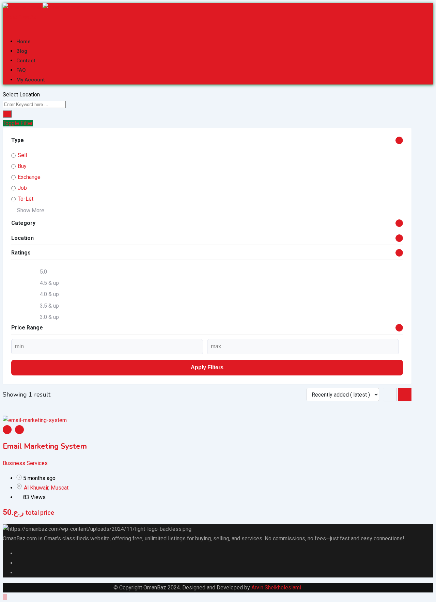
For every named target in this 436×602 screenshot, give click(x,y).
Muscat (59, 487)
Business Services (25, 463)
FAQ (21, 70)
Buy (22, 166)
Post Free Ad (21, 17)
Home (23, 41)
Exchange (29, 177)
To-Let (25, 199)
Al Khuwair (36, 487)
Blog (21, 51)
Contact (25, 61)
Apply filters (207, 367)
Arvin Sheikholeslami (276, 587)
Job (22, 188)
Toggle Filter (18, 123)
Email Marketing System (45, 446)
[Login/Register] (5, 26)
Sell (22, 155)
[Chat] (10, 26)
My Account (30, 80)
